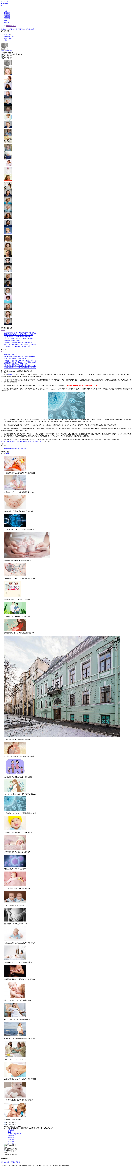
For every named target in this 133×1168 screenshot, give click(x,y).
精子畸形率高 (30, 29)
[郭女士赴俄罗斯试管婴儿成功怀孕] (15, 866)
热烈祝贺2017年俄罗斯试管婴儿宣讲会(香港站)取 (20, 356)
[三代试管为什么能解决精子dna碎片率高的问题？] (15, 526)
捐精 (5, 40)
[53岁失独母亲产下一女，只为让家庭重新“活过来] (15, 575)
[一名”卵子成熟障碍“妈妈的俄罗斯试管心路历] (15, 1097)
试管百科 (11, 1143)
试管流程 (11, 1137)
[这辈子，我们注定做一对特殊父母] (15, 1056)
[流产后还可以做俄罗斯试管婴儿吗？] (15, 921)
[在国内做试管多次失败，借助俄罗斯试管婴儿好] (15, 940)
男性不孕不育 (19, 29)
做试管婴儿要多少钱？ (11, 354)
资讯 (9, 1132)
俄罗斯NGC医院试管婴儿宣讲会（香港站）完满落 (20, 362)
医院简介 (11, 1135)
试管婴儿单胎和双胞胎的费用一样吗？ (16, 364)
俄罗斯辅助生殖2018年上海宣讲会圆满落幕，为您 (20, 368)
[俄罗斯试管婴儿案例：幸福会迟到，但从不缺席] (15, 976)
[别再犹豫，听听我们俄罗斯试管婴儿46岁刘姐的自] (15, 1035)
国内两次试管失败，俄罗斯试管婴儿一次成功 (18, 335)
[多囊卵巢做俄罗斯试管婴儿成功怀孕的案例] (15, 959)
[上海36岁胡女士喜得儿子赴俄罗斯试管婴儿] (15, 885)
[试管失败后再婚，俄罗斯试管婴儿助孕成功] (14, 997)
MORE (3, 330)
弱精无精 (7, 34)
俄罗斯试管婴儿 (6, 1162)
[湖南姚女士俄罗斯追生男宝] (15, 1116)
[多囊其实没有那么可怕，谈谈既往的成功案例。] (15, 489)
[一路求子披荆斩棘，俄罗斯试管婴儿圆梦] (62, 736)
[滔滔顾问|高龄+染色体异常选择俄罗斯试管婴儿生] (15, 630)
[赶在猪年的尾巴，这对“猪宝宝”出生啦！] (12, 596)
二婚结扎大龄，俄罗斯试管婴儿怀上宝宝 (17, 346)
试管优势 (11, 1139)
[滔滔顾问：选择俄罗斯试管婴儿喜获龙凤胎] (15, 829)
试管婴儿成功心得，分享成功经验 (15, 358)
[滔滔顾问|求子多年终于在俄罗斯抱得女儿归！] (27, 557)
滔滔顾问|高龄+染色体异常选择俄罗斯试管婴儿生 (20, 333)
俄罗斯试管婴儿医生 (14, 1134)
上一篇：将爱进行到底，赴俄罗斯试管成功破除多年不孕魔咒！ (21, 441)
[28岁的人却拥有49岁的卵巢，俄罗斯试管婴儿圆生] (15, 1076)
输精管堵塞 (8, 38)
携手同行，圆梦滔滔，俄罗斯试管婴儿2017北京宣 (20, 360)
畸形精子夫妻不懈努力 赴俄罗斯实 (15, 448)
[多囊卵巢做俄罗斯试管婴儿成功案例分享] (15, 849)
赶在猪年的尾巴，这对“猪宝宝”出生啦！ (17, 337)
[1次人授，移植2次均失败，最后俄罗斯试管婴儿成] (15, 791)
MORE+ (7, 453)
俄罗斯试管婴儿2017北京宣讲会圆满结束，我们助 (20, 366)
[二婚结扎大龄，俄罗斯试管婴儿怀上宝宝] (15, 613)
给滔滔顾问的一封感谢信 (12, 340)
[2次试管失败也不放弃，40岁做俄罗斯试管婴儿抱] (15, 753)
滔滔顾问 (4, 29)
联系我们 (11, 1141)
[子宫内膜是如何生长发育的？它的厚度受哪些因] (15, 470)
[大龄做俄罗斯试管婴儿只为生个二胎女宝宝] (15, 774)
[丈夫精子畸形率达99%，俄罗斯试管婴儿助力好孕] (15, 810)
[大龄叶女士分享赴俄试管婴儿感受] (15, 903)
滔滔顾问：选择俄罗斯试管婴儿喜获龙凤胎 (18, 342)
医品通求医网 (15, 1162)
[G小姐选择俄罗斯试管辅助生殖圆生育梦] (15, 1016)
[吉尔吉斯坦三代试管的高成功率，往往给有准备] (15, 508)
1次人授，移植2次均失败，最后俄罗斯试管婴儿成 (20, 338)
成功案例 (11, 29)
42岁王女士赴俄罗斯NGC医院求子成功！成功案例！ (21, 344)
